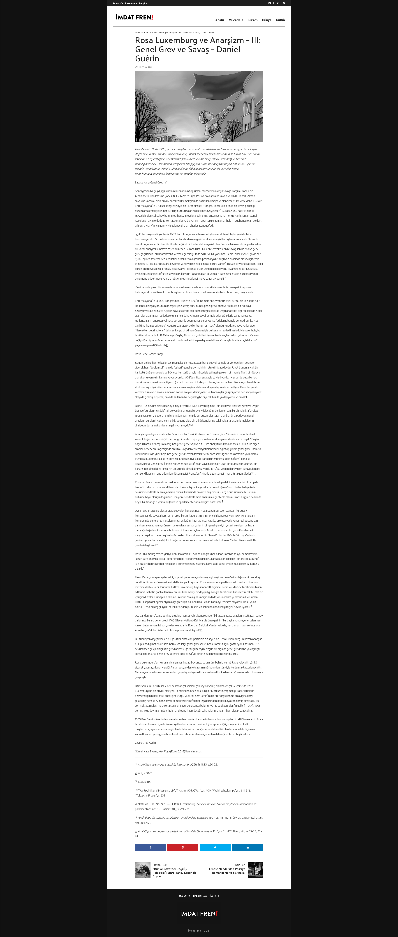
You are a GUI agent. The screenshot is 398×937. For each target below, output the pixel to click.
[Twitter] (278, 3)
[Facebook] (273, 3)
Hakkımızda (131, 3)
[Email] (269, 3)
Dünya (266, 19)
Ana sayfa (118, 3)
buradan (147, 173)
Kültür (280, 19)
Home (137, 32)
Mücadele (236, 19)
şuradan (188, 173)
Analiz (219, 19)
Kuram (253, 19)
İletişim (143, 3)
